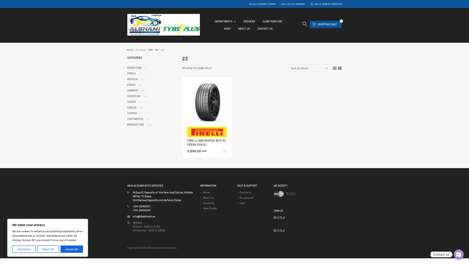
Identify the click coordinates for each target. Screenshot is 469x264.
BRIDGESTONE (135, 124)
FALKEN (131, 102)
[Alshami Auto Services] (163, 34)
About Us (244, 28)
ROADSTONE (134, 67)
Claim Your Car (272, 21)
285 (150, 50)
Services (249, 21)
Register (337, 4)
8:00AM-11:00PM (267, 4)
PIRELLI (131, 73)
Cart (242, 203)
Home (130, 50)
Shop (227, 28)
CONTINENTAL (135, 119)
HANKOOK (132, 90)
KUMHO (131, 85)
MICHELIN (132, 79)
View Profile (210, 208)
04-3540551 (298, 4)
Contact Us (265, 28)
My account (247, 197)
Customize (24, 249)
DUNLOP (132, 107)
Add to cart (224, 151)
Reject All (48, 249)
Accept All (72, 249)
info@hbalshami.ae (144, 216)
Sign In (326, 4)
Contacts (208, 203)
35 (156, 50)
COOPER (132, 113)
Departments (223, 21)
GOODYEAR (133, 96)
